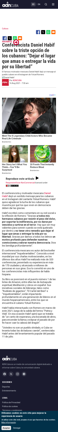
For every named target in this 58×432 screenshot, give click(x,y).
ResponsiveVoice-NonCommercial (20, 183)
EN (39, 4)
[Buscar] (45, 4)
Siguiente (7, 42)
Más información (8, 422)
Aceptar (6, 428)
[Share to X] (43, 32)
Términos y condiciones (12, 410)
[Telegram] (24, 374)
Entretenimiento (9, 391)
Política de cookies (10, 406)
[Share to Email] (53, 32)
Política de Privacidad (11, 402)
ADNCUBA (17, 80)
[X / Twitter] (11, 374)
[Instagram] (17, 374)
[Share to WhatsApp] (48, 32)
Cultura (5, 29)
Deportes (6, 387)
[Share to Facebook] (38, 32)
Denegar (17, 428)
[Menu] (53, 4)
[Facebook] (4, 374)
